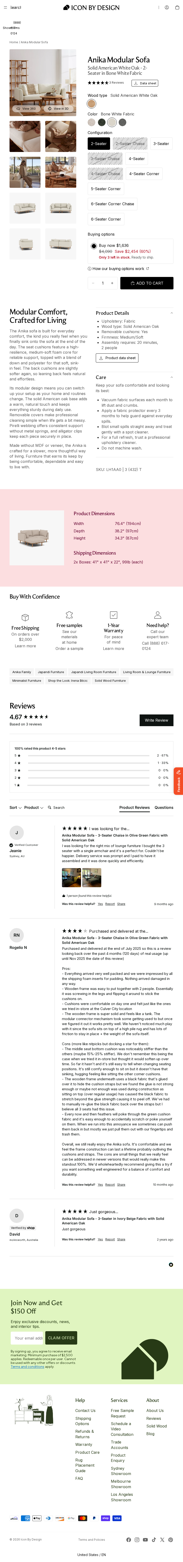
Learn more (25, 645)
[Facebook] (129, 1540)
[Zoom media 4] (25, 172)
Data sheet (148, 83)
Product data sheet (121, 358)
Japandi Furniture (51, 672)
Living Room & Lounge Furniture (147, 672)
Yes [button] (100, 904)
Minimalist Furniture (26, 680)
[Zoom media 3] (60, 136)
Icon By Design (31, 1539)
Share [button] (121, 904)
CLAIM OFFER (61, 1337)
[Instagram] (137, 1540)
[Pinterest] (170, 1540)
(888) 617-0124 (15, 28)
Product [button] (32, 807)
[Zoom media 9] (60, 243)
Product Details (112, 313)
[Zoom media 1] (43, 82)
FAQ (79, 1478)
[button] (107, 83)
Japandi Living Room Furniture (93, 672)
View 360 (29, 108)
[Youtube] (145, 1540)
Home (14, 42)
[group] (35, 717)
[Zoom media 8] (25, 243)
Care (101, 377)
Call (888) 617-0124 (155, 646)
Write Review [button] (156, 720)
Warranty (83, 1444)
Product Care (87, 1452)
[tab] (134, 808)
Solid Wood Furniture (110, 680)
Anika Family (21, 672)
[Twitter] (162, 1540)
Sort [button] (14, 807)
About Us (155, 1410)
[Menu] (5, 7)
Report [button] (110, 904)
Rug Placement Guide (84, 1465)
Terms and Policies (91, 1539)
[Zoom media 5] (60, 172)
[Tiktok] (154, 1540)
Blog (150, 1433)
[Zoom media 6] (25, 208)
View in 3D (61, 108)
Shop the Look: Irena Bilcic (68, 680)
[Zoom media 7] (60, 208)
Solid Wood (156, 1426)
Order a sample (69, 648)
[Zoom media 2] (25, 136)
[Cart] (177, 7)
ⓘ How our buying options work (116, 268)
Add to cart (149, 283)
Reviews (153, 1418)
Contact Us (85, 1410)
